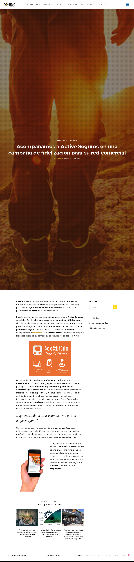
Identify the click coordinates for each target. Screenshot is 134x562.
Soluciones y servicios (98, 323)
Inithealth (37, 333)
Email (87, 555)
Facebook (95, 555)
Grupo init (62, 141)
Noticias (73, 141)
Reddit (115, 555)
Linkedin (107, 555)
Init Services (58, 158)
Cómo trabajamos (97, 328)
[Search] (121, 4)
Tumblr (123, 555)
